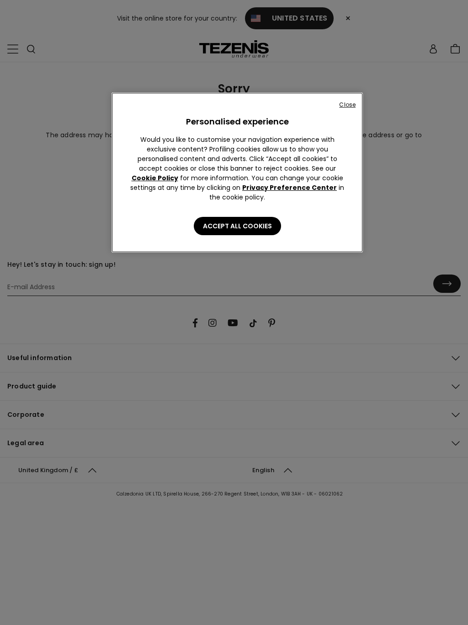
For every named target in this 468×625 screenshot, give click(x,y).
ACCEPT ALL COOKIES (237, 226)
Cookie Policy (155, 178)
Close (347, 104)
